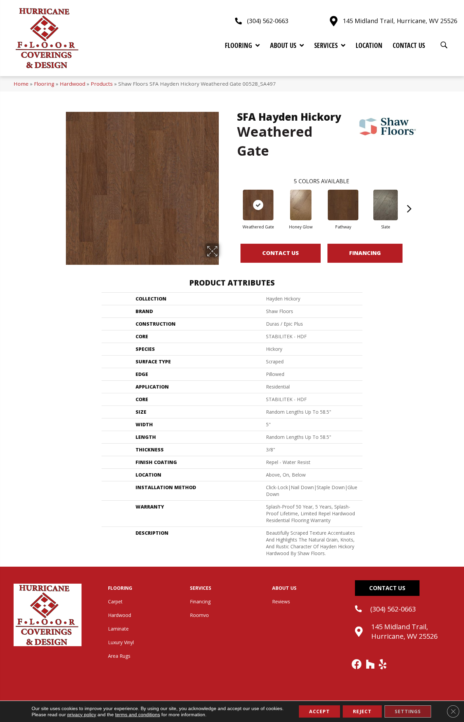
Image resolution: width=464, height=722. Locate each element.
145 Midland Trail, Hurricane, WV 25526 (400, 21)
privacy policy (81, 714)
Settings (408, 711)
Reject (362, 711)
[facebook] (357, 664)
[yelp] (383, 664)
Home (21, 83)
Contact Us (280, 253)
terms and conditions (137, 714)
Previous (234, 198)
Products (102, 83)
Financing (365, 253)
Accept (319, 711)
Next (409, 198)
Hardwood (72, 83)
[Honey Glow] (301, 205)
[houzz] (370, 664)
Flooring (44, 83)
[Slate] (385, 205)
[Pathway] (343, 205)
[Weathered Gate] (258, 205)
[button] (387, 588)
